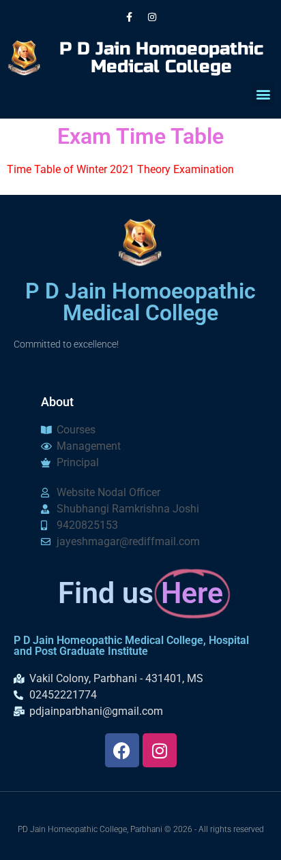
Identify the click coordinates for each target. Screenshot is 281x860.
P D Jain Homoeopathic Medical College (161, 57)
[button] (263, 93)
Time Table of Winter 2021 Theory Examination (120, 169)
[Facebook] (122, 750)
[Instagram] (152, 17)
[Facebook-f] (129, 17)
